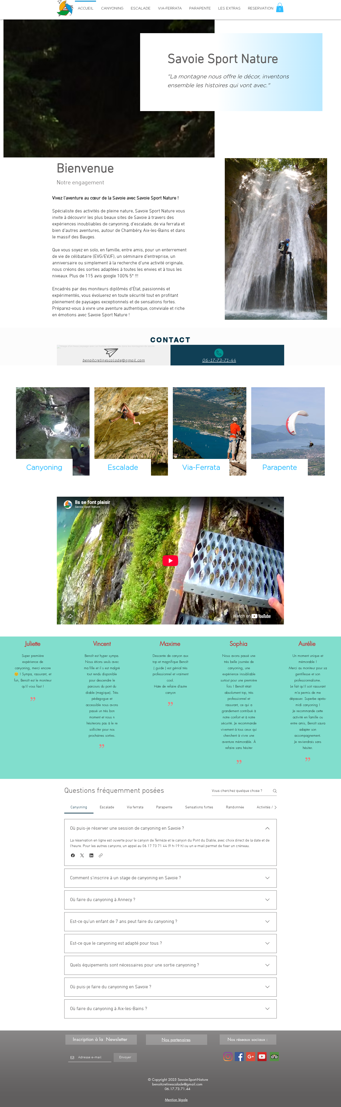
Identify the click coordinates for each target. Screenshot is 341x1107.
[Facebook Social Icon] (239, 1056)
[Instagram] (227, 1056)
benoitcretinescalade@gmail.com (177, 1084)
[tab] (78, 807)
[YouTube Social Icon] (262, 1056)
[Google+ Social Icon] (250, 1056)
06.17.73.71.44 (177, 1089)
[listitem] (53, 434)
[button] (280, 7)
